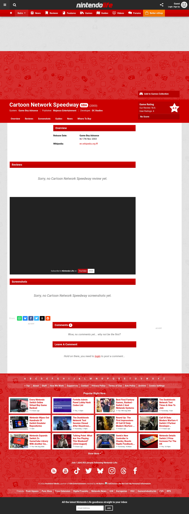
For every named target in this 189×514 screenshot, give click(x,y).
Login (170, 7)
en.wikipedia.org (88, 143)
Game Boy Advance (28, 110)
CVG (161, 491)
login (97, 356)
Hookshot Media (52, 484)
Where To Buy (84, 118)
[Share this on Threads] (42, 318)
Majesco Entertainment (64, 110)
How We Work (57, 385)
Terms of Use (115, 385)
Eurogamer (121, 491)
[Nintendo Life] (94, 5)
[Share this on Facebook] (30, 318)
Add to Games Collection (156, 94)
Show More (94, 453)
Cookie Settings (157, 385)
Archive (142, 385)
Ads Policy (130, 385)
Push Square (32, 491)
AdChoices (113, 484)
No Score (144, 116)
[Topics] (5, 5)
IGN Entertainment (77, 484)
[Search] (14, 5)
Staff (44, 385)
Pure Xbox (47, 491)
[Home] (11, 13)
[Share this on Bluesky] (25, 318)
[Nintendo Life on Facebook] (135, 471)
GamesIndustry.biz (147, 491)
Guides (58, 118)
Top (28, 385)
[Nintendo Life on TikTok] (77, 471)
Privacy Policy (98, 385)
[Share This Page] (161, 5)
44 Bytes (100, 484)
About (36, 385)
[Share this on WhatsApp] (19, 318)
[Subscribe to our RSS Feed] (54, 471)
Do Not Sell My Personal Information (135, 484)
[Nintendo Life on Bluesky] (100, 471)
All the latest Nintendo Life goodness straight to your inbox (94, 502)
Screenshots (44, 118)
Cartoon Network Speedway (48, 105)
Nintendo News (98, 491)
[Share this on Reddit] (47, 318)
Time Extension (62, 491)
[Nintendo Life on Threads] (123, 471)
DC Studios (97, 110)
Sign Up (177, 7)
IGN (111, 491)
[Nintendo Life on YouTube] (65, 471)
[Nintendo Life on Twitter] (89, 471)
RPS (169, 491)
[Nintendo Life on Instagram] (112, 471)
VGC (132, 491)
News (70, 118)
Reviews (29, 118)
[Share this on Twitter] (36, 318)
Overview (15, 118)
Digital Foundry (80, 491)
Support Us (72, 385)
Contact (85, 385)
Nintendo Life (68, 271)
